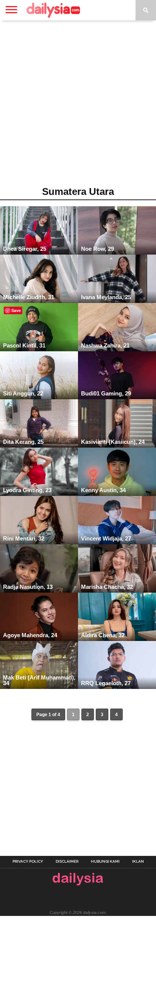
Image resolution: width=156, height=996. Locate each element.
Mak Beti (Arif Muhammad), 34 (39, 680)
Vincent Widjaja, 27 (106, 538)
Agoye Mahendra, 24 (30, 635)
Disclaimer (67, 861)
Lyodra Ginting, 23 (27, 490)
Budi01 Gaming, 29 (106, 393)
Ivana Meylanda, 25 (106, 297)
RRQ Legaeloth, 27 (106, 683)
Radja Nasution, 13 (28, 587)
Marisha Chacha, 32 (107, 587)
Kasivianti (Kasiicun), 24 (113, 442)
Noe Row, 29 (97, 249)
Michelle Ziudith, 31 (28, 297)
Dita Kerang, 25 (23, 442)
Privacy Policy (27, 861)
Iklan (138, 861)
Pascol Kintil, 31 (24, 345)
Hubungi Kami (105, 861)
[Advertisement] (78, 106)
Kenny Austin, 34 (103, 490)
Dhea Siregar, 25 (24, 249)
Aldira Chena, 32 (103, 635)
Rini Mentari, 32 (23, 538)
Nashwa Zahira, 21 (105, 345)
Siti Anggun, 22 (23, 393)
